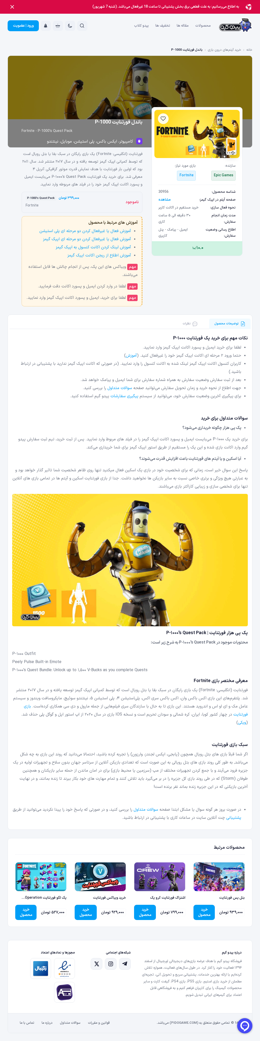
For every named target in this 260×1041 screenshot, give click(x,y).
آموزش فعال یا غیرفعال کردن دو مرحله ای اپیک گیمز (87, 239)
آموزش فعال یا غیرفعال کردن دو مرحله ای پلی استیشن (85, 231)
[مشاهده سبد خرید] (58, 26)
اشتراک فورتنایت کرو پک (167, 897)
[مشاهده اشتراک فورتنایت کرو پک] (159, 876)
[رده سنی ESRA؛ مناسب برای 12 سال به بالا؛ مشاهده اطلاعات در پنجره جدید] (231, 146)
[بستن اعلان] (12, 7)
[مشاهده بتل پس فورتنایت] (219, 876)
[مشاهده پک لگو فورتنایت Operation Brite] (41, 876)
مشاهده (164, 199)
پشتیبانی (233, 818)
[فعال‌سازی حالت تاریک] (70, 26)
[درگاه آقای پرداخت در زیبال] (64, 992)
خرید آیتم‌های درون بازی (224, 50)
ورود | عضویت (23, 25)
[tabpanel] (130, 578)
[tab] (230, 324)
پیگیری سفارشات (124, 396)
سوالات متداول (119, 388)
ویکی (242, 723)
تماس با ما (27, 1023)
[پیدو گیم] (235, 26)
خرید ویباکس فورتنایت (109, 897)
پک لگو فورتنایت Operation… (44, 897)
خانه (249, 50)
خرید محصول (204, 912)
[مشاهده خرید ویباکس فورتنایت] (100, 876)
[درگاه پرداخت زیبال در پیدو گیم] (40, 968)
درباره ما (47, 1023)
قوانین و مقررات (99, 1023)
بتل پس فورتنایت (232, 897)
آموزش (131, 356)
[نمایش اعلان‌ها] (46, 26)
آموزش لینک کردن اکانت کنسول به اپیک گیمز (93, 247)
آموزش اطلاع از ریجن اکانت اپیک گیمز (99, 255)
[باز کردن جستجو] (82, 26)
